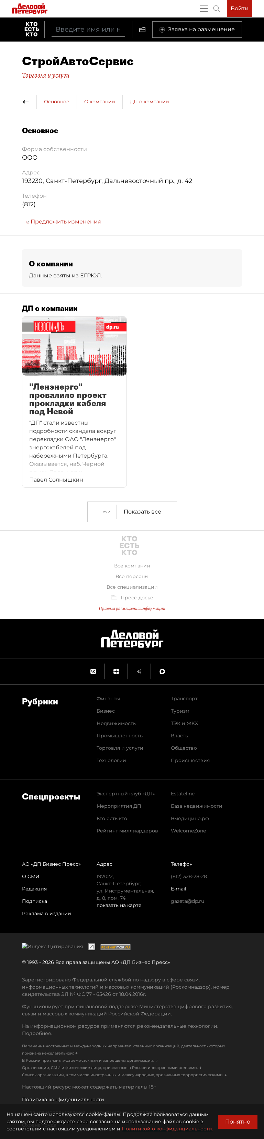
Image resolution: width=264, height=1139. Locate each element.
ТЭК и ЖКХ (184, 723)
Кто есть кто (112, 818)
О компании (99, 102)
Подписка (34, 901)
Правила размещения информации (132, 608)
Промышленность (120, 736)
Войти (240, 8)
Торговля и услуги (45, 75)
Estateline (183, 794)
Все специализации (132, 587)
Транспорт (184, 698)
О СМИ (31, 876)
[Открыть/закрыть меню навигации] (203, 8)
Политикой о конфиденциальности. (167, 1129)
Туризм (180, 711)
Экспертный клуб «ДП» (126, 794)
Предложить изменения (65, 221)
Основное (56, 102)
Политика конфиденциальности (63, 1099)
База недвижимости (196, 806)
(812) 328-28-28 (189, 876)
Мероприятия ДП (119, 806)
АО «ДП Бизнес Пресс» (51, 864)
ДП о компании (149, 102)
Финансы (108, 698)
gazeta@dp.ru (187, 901)
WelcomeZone (188, 831)
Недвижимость (116, 723)
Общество (184, 748)
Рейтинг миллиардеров (127, 831)
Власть (179, 736)
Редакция (34, 889)
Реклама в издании (46, 913)
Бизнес (106, 711)
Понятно (237, 1121)
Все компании (132, 566)
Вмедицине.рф (190, 818)
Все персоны (132, 576)
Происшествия (190, 760)
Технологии (111, 760)
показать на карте (119, 905)
